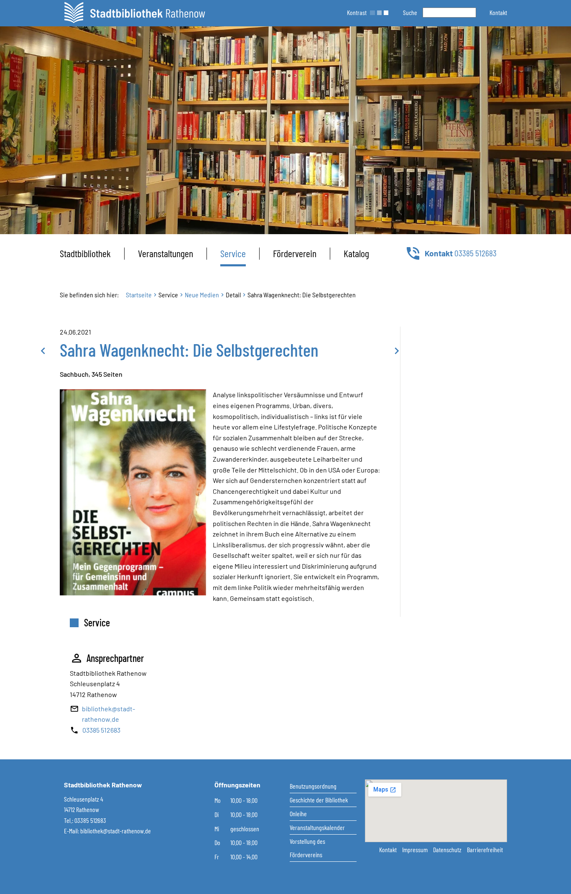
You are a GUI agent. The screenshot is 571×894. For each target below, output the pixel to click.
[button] (498, 12)
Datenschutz (448, 849)
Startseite (139, 295)
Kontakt (388, 849)
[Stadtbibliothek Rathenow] (134, 12)
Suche (410, 12)
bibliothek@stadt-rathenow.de (115, 831)
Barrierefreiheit (485, 849)
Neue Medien (202, 295)
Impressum (415, 849)
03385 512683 (101, 730)
